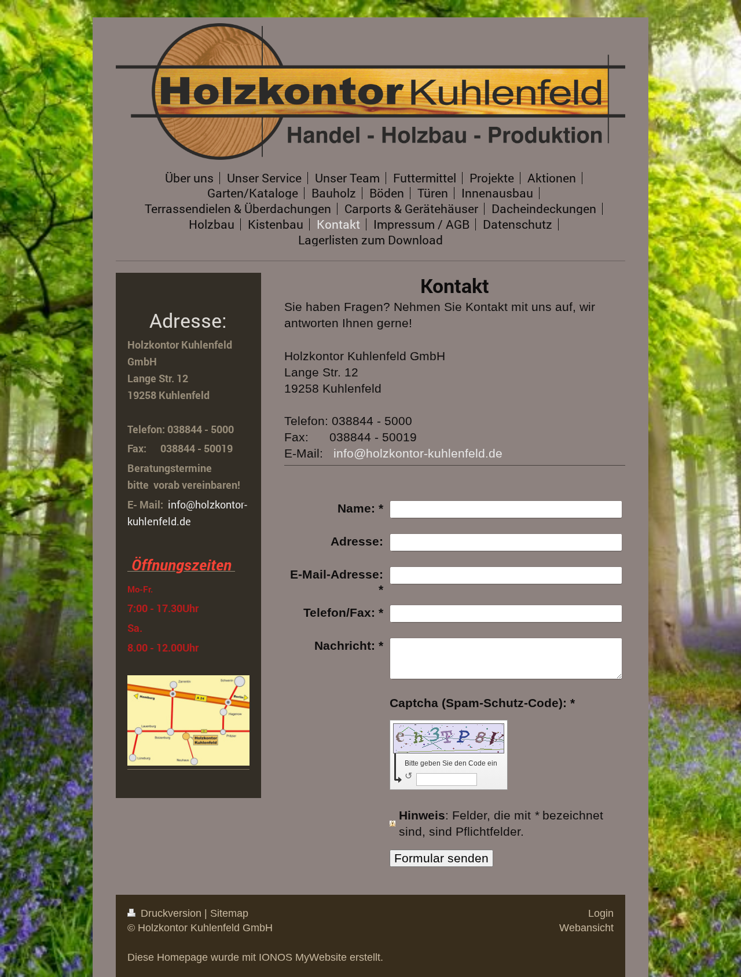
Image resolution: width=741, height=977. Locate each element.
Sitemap (229, 913)
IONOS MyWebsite (303, 957)
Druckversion (171, 913)
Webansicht (586, 928)
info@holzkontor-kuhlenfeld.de (417, 453)
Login (601, 913)
